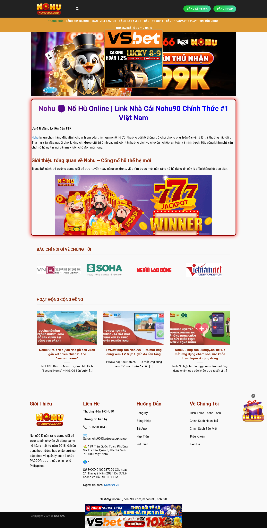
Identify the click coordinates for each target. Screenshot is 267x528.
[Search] (77, 9)
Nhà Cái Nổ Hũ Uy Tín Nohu (134, 28)
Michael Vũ (111, 485)
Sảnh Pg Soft (153, 21)
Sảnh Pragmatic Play (181, 21)
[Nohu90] (50, 9)
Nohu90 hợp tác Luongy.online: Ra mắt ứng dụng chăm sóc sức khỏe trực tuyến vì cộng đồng (200, 354)
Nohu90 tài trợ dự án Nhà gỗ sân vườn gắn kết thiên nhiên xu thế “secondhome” (67, 354)
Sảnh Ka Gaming (130, 21)
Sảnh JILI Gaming (104, 21)
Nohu (35, 137)
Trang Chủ (55, 21)
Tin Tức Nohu (208, 21)
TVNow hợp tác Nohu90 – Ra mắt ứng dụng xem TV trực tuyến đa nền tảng (134, 352)
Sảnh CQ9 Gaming (77, 21)
